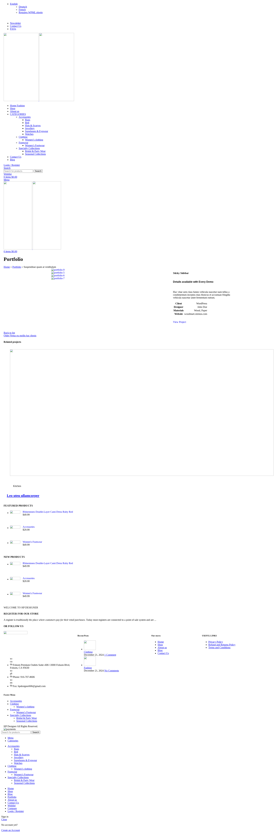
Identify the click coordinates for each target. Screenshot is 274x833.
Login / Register (16, 811)
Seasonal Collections (35, 154)
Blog (160, 650)
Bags (27, 119)
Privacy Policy (215, 641)
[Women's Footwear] (15, 546)
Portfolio (16, 267)
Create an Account (10, 830)
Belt (27, 122)
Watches (29, 134)
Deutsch (23, 6)
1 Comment (110, 654)
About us (162, 647)
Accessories (25, 117)
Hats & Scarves (33, 125)
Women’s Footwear (35, 145)
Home (7, 267)
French (22, 9)
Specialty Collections (29, 148)
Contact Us (163, 653)
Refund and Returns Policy (221, 644)
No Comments (111, 670)
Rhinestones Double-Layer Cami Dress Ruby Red (48, 511)
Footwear (23, 142)
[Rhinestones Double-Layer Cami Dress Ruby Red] (15, 515)
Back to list (9, 332)
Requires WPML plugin (31, 12)
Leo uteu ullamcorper (23, 495)
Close (4, 819)
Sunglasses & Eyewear (36, 131)
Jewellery (30, 128)
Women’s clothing (34, 139)
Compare (12, 808)
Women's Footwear (32, 542)
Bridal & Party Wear (35, 151)
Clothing (23, 137)
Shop (160, 644)
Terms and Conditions (219, 647)
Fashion (88, 667)
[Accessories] (15, 530)
